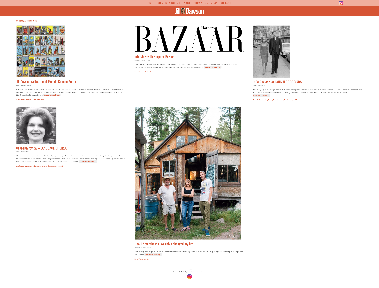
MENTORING (172, 3)
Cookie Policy (183, 272)
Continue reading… (52, 95)
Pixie (38, 100)
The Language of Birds (292, 100)
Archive (191, 272)
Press (42, 100)
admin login (174, 272)
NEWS (214, 3)
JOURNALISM (200, 3)
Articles (28, 100)
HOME (149, 3)
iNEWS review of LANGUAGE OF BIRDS (277, 81)
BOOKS (159, 3)
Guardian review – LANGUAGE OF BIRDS (41, 148)
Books (33, 100)
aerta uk (206, 272)
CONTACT (225, 3)
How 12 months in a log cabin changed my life (164, 243)
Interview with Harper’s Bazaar (154, 56)
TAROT (186, 3)
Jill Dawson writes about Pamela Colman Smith (46, 81)
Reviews (280, 100)
